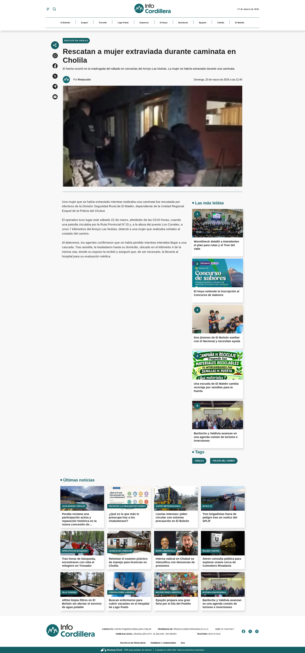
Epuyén (203, 23)
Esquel (84, 23)
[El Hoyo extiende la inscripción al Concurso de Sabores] (217, 273)
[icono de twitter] (250, 631)
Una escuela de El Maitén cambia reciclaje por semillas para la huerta (216, 387)
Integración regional (214, 592)
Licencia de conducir (120, 551)
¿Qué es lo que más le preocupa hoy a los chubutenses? (124, 517)
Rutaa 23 (207, 506)
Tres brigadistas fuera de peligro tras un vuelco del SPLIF (220, 517)
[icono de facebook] (243, 631)
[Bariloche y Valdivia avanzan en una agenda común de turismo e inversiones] (217, 415)
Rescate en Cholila (76, 41)
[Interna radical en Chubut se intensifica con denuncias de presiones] (176, 543)
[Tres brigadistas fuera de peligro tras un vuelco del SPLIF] (223, 498)
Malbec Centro (211, 551)
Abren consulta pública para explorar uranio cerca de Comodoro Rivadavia (222, 562)
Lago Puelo (123, 23)
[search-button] (54, 9)
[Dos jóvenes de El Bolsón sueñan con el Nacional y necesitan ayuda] (217, 319)
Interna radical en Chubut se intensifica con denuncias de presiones (175, 562)
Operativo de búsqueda (75, 551)
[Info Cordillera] (152, 9)
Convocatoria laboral (121, 592)
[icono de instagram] (257, 631)
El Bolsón (65, 23)
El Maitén (239, 23)
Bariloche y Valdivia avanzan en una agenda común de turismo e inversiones (216, 437)
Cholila (220, 23)
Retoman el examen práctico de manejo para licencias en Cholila (128, 562)
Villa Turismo (69, 592)
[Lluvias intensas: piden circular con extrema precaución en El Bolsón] (176, 498)
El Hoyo (163, 23)
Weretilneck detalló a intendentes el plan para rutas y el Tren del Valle (216, 245)
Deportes (144, 23)
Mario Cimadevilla (166, 551)
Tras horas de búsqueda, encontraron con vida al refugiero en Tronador (79, 562)
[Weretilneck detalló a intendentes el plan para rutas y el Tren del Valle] (217, 223)
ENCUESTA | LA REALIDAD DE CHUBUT (127, 506)
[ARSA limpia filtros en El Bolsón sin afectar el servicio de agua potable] (82, 584)
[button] (55, 56)
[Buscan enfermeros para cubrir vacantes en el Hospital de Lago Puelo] (129, 584)
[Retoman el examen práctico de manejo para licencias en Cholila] (129, 543)
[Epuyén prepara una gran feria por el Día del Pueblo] (176, 584)
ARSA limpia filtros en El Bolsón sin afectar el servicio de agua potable (82, 604)
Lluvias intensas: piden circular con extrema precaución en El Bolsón (172, 517)
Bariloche (183, 23)
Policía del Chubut (224, 461)
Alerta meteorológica (168, 506)
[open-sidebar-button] (48, 9)
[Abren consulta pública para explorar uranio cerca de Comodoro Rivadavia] (223, 543)
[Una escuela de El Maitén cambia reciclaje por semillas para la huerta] (217, 365)
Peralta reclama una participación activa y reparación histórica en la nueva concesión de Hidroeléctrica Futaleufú (79, 521)
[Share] (55, 45)
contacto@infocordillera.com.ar (126, 629)
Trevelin (103, 23)
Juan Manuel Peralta (73, 506)
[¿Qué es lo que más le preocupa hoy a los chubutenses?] (129, 498)
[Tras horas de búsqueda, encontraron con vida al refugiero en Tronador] (82, 543)
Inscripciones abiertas (168, 592)
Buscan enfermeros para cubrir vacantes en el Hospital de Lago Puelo (129, 604)
